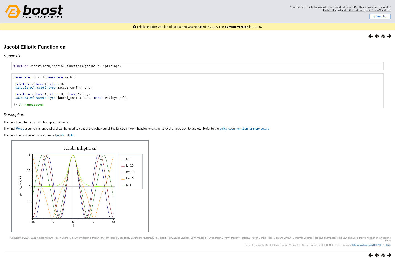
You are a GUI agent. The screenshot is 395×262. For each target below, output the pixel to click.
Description (14, 114)
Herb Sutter (329, 10)
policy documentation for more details (244, 128)
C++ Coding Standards (378, 10)
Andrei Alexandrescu (352, 10)
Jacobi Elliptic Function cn (35, 46)
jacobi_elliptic (65, 135)
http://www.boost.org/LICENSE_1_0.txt (371, 245)
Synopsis (12, 56)
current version (236, 27)
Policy (20, 128)
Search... (381, 16)
